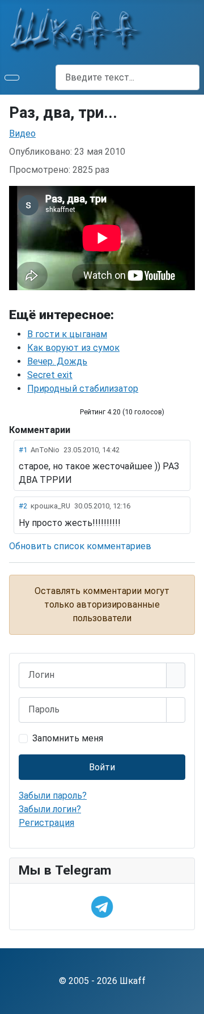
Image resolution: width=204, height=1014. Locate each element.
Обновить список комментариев (80, 546)
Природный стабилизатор (82, 388)
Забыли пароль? (53, 795)
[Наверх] (190, 1000)
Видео (22, 133)
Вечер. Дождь (57, 361)
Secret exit (50, 375)
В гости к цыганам (67, 334)
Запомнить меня (67, 738)
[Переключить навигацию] (12, 77)
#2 (23, 506)
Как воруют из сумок (73, 347)
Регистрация (46, 822)
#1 (23, 450)
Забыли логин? (50, 809)
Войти (102, 767)
